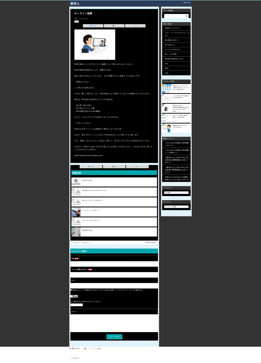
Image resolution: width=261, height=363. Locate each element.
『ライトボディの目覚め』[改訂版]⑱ (177, 142)
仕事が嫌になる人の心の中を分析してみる (94, 190)
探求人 (75, 3)
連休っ (167, 68)
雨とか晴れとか (170, 45)
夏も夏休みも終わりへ (172, 40)
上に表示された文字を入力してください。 (86, 301)
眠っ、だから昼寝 (170, 54)
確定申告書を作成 (87, 230)
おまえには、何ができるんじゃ (91, 220)
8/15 (166, 63)
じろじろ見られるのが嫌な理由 (181, 96)
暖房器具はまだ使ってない (180, 126)
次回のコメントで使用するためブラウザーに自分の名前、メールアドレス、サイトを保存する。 (108, 290)
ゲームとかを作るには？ (173, 49)
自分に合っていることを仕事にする (92, 200)
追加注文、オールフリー (173, 28)
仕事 (76, 21)
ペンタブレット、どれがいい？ (91, 210)
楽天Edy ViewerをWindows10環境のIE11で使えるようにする (181, 108)
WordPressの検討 (151, 242)
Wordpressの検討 (87, 180)
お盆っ (167, 73)
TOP (75, 348)
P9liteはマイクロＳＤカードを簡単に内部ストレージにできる (181, 87)
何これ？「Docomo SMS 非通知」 (180, 116)
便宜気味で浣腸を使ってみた (174, 59)
